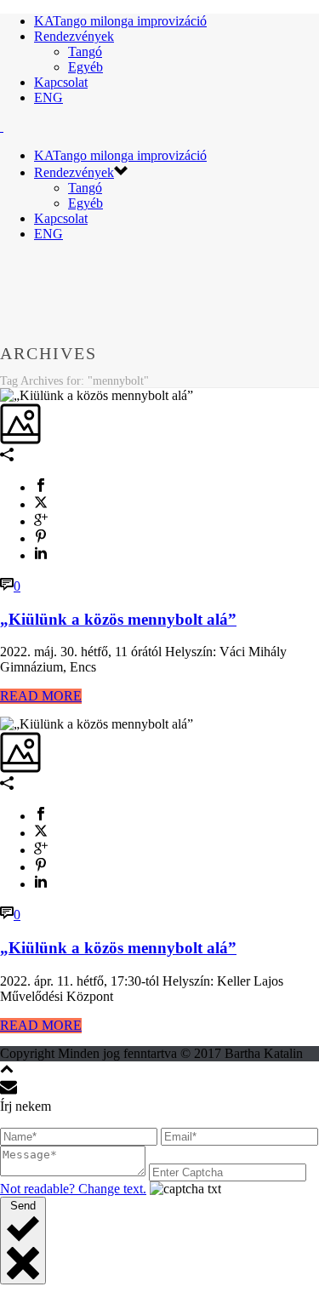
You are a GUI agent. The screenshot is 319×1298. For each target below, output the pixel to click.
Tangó (85, 51)
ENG (48, 97)
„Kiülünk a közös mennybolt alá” (118, 619)
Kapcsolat (61, 82)
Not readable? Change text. (73, 1188)
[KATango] (1, 126)
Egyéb (85, 67)
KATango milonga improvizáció (120, 21)
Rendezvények (74, 36)
